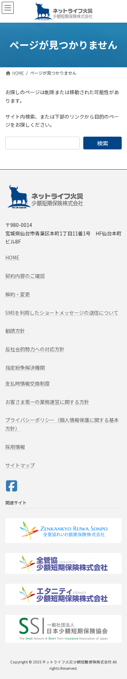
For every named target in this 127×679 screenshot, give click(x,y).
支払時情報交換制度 (27, 383)
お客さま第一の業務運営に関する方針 (47, 401)
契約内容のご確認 (25, 275)
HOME (12, 257)
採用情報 (15, 446)
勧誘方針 (15, 331)
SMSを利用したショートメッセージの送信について (62, 312)
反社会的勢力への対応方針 (35, 349)
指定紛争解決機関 (25, 367)
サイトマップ (20, 465)
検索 (102, 143)
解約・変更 (17, 294)
